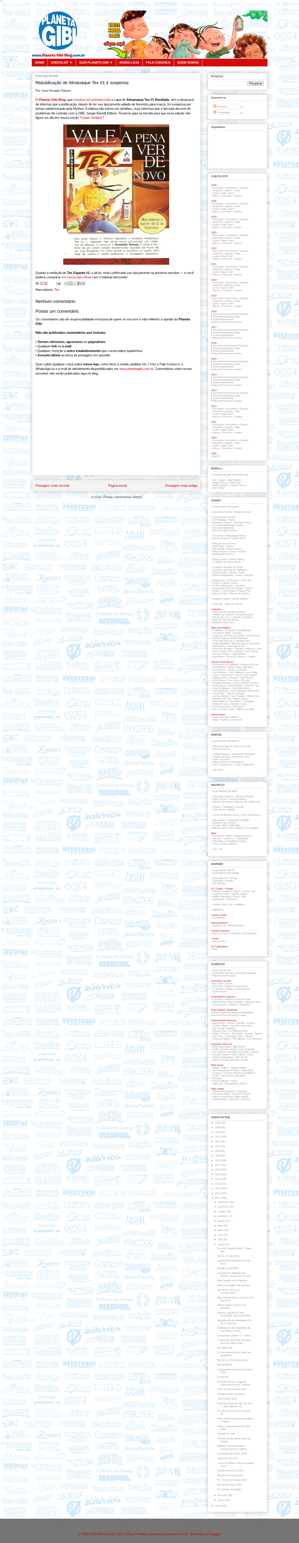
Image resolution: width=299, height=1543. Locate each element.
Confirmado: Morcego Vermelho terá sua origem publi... (234, 1341)
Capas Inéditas (91, 117)
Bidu (228, 836)
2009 (218, 1506)
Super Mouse (243, 988)
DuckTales (218, 546)
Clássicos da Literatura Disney (229, 612)
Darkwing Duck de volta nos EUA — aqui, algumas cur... (234, 1405)
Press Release (221, 1081)
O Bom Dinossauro (223, 585)
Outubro (243, 187)
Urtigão (251, 656)
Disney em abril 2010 (228, 1256)
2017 (218, 1165)
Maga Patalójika (221, 643)
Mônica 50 (254, 801)
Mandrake (248, 1012)
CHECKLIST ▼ (61, 62)
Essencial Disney (244, 614)
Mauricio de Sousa (222, 801)
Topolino (224, 719)
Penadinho (242, 838)
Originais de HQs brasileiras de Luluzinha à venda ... (233, 1329)
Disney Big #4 (224, 1364)
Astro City (227, 904)
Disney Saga (219, 559)
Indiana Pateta (220, 638)
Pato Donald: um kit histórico (232, 1280)
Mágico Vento (220, 482)
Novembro (231, 187)
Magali (231, 809)
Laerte (250, 1054)
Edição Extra (239, 538)
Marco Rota (253, 696)
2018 (218, 1160)
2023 (218, 1136)
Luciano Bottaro (221, 696)
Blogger (215, 1534)
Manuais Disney (233, 604)
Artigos (225, 1067)
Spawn (258, 1033)
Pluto (223, 651)
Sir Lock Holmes (221, 654)
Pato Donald (219, 517)
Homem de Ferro (241, 756)
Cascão (239, 807)
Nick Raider (219, 488)
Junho (216, 193)
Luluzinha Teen (243, 999)
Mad (215, 949)
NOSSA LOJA (129, 62)
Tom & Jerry (219, 941)
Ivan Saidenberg (241, 688)
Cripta (216, 1025)
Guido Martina (235, 685)
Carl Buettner (220, 672)
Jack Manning (238, 690)
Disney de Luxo (221, 617)
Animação (242, 1091)
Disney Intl (236, 719)
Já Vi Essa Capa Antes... (235, 1075)
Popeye (233, 1015)
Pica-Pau (217, 986)
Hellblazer (240, 904)
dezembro (223, 1202)
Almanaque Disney (236, 535)
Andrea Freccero (250, 664)
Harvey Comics (253, 1002)
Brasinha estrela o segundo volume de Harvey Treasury (233, 1383)
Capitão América (221, 754)
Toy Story (240, 585)
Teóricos (245, 1099)
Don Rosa (234, 680)
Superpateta (238, 654)
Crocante (230, 630)
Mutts (216, 1033)
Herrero (249, 685)
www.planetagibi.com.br (136, 369)
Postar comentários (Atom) (122, 497)
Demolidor (249, 754)
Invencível (246, 1025)
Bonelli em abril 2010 (228, 1268)
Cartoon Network (231, 933)
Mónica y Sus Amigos (247, 828)
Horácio (217, 838)
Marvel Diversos (221, 749)
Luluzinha (218, 999)
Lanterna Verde (221, 894)
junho (221, 1230)
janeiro (221, 1500)
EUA (215, 717)
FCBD (216, 1075)
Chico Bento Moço (251, 814)
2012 (218, 1188)
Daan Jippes (250, 675)
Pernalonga (219, 917)
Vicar (231, 709)
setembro (223, 1216)
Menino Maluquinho (223, 1057)
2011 (218, 1193)
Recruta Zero (220, 1015)
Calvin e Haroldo (236, 1023)
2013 (218, 1184)
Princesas (232, 580)
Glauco (255, 1052)
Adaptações (219, 580)
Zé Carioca (219, 535)
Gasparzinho (220, 1004)
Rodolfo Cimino (239, 704)
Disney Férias (236, 572)
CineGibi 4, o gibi (226, 1433)
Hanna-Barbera (236, 925)
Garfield (234, 1025)
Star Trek (218, 1036)
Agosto (228, 190)
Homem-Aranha (221, 756)
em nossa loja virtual (76, 277)
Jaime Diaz (254, 690)
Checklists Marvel (222, 746)
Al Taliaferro (232, 664)
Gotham (227, 891)
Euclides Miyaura (222, 683)
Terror (234, 1081)
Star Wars (218, 770)
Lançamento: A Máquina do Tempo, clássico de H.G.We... (234, 1274)
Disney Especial (221, 538)
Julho (237, 190)
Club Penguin (229, 591)
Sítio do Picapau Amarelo (226, 1059)
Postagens (222, 106)
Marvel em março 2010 (229, 1484)
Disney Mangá (239, 598)
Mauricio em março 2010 (230, 1475)
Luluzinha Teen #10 (227, 1458)
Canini (230, 669)
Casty (238, 675)
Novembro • (232, 266)
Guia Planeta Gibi (222, 970)
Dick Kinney (246, 677)
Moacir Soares (240, 698)
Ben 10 (216, 933)
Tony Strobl (238, 706)
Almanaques (219, 820)
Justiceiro (225, 759)
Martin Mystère (221, 485)
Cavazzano (227, 675)
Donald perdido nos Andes (231, 1394)
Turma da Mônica (237, 799)
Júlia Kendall (234, 480)
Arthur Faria (234, 667)
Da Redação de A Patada (226, 1070)
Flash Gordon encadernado (231, 1389)
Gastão (237, 633)
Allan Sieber (239, 1046)
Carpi (215, 675)
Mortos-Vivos (220, 1031)
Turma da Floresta (236, 656)
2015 (218, 1174)
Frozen (216, 583)
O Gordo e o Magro (223, 988)
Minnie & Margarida (223, 575)
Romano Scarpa (221, 706)
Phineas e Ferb (254, 648)
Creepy (251, 1023)
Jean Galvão (238, 1054)
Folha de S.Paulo (241, 1094)
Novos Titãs (239, 896)
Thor (215, 764)
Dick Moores (219, 680)
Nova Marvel (237, 762)
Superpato (218, 656)
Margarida (255, 643)
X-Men (237, 764)
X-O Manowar (254, 1038)
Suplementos (220, 1099)
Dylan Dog (234, 482)
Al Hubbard (218, 664)
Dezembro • (219, 251)
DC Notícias (219, 883)
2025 (218, 1127)
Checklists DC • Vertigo (225, 878)
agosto (222, 1221)
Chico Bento (219, 809)
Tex (57, 289)
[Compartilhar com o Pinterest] (83, 283)
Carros (249, 588)
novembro (223, 1206)
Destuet (234, 677)
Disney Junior (230, 583)
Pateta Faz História (223, 614)
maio (220, 1235)
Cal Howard (219, 669)
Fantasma (235, 1012)
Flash (237, 891)
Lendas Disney (236, 559)
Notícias (217, 1078)
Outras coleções (244, 575)
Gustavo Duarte (221, 1054)
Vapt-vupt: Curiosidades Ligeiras (230, 1083)
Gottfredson (219, 685)
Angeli (233, 1049)
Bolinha (229, 999)
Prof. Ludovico (235, 651)
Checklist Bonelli (221, 474)
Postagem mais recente (52, 485)
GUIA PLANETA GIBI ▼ (96, 62)
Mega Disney (220, 551)
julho (220, 1225)
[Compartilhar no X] (75, 283)
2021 (218, 1146)
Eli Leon (245, 680)
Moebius (231, 1028)
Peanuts (225, 1033)
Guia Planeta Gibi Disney (226, 506)
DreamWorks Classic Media (228, 1002)
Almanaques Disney (223, 554)
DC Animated (250, 933)
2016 (218, 1169)
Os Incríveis (253, 635)
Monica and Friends (223, 828)
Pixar (215, 651)
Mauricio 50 (241, 801)
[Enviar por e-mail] (66, 283)
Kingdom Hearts (221, 598)
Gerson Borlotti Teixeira (245, 683)
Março (216, 195)
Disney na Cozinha (240, 593)
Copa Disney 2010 (227, 1398)
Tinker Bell (246, 580)
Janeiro (238, 195)
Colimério (218, 630)
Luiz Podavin (238, 696)
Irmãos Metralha (238, 638)
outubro (222, 1211)
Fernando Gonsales (238, 1052)
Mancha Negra (239, 643)
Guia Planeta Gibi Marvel (226, 741)
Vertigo (216, 904)
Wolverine (248, 764)
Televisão (234, 1099)
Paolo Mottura (220, 701)
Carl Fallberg (236, 672)
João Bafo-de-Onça (223, 640)
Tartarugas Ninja (234, 1036)
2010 (218, 1198)
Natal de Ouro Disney (224, 543)
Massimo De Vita (222, 698)
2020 (218, 1151)
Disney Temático (238, 551)
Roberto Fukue (221, 704)
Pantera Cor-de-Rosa (236, 986)
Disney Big (218, 548)
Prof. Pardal (251, 651)
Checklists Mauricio (223, 796)
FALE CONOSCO (158, 62)
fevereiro (223, 1495)
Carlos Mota (251, 672)
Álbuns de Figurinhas (224, 1091)
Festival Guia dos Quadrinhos (239, 1073)
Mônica (216, 807)
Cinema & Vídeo (221, 1094)
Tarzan (248, 1036)
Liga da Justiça (239, 894)
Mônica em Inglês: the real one (233, 1285)
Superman (218, 899)
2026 (218, 1122)
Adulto (216, 1067)
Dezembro (218, 187)
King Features (220, 1012)
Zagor (222, 480)
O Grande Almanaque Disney (228, 525)
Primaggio (248, 701)
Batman (217, 891)
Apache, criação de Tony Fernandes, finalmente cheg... (234, 1314)
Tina (215, 843)
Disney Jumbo (234, 548)
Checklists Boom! (229, 717)
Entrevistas (247, 1070)
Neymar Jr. (229, 838)
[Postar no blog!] (71, 283)
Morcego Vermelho (223, 648)
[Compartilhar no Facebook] (79, 283)
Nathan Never (238, 485)
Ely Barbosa (219, 1052)
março (221, 1244)
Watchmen (231, 899)
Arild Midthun (219, 667)
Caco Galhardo (247, 1049)
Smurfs (249, 1033)
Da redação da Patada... (230, 1489)
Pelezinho (218, 841)
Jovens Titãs (249, 891)
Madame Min (243, 640)
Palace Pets (244, 591)
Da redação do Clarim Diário (232, 1453)
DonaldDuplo (243, 630)
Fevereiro (227, 195)
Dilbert (224, 1025)
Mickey (232, 517)
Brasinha (245, 1004)
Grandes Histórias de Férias (228, 567)
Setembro (218, 190)
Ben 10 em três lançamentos (232, 1360)
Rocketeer (237, 1033)
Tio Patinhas (219, 519)
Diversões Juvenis (223, 983)
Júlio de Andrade (235, 693)
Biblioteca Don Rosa (223, 622)
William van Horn (245, 709)
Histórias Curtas (242, 522)
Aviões (216, 591)
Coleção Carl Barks (242, 617)
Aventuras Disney (222, 522)
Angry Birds (219, 1023)
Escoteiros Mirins (222, 633)
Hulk (215, 759)
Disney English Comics (225, 530)
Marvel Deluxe (220, 762)
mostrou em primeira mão (92, 99)
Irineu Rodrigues (221, 688)
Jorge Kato (218, 693)
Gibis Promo (219, 799)
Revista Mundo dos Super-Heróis (230, 1096)
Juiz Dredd (218, 1028)
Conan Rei (222, 1377)
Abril (231, 193)
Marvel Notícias (242, 746)
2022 (218, 1141)
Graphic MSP (220, 825)
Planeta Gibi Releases (224, 975)
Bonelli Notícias (240, 474)
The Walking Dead (237, 1031)
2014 (218, 1179)
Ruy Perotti (241, 1057)
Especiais (218, 604)
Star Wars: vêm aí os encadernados (228, 1291)
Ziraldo (244, 1059)
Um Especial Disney (223, 527)
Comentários (223, 112)
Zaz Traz (218, 849)
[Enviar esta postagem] (58, 283)
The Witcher (238, 1038)
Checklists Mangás (246, 973)
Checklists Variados (223, 880)
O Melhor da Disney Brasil (227, 562)
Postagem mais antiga (181, 485)
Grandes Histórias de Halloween (230, 569)
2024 (218, 1132)
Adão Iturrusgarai (222, 1046)
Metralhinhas (219, 646)
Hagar (242, 1015)
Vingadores (226, 764)
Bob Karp (248, 667)
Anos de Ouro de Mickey (226, 619)
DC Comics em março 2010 (232, 1480)
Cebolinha (228, 807)
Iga (257, 685)
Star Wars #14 (224, 1347)
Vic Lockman (220, 709)
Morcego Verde (237, 646)
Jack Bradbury (221, 690)
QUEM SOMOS (188, 62)
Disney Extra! (220, 572)
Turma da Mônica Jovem (226, 814)
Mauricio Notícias (245, 796)
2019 (218, 1155)
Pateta (231, 519)
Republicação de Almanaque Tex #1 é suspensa (234, 1322)
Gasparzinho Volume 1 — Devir (234, 1335)
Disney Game (220, 593)
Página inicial (117, 485)
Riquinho (233, 1004)
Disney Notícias (242, 512)
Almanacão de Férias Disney (228, 588)
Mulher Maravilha (222, 896)
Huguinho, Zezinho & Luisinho (228, 635)
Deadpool (237, 754)
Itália (215, 719)
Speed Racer (220, 991)
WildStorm (218, 909)
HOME (39, 62)
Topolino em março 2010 (230, 1470)
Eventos (217, 1073)
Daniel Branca (220, 677)
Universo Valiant (221, 1038)
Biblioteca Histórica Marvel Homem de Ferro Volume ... (233, 1447)
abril (220, 1239)
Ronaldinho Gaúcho (235, 841)
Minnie (229, 546)
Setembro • (219, 253)
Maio (224, 193)
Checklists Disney (222, 512)
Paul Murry (235, 701)
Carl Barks (242, 669)
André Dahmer (220, 1049)
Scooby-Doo (219, 925)
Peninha (239, 648)
